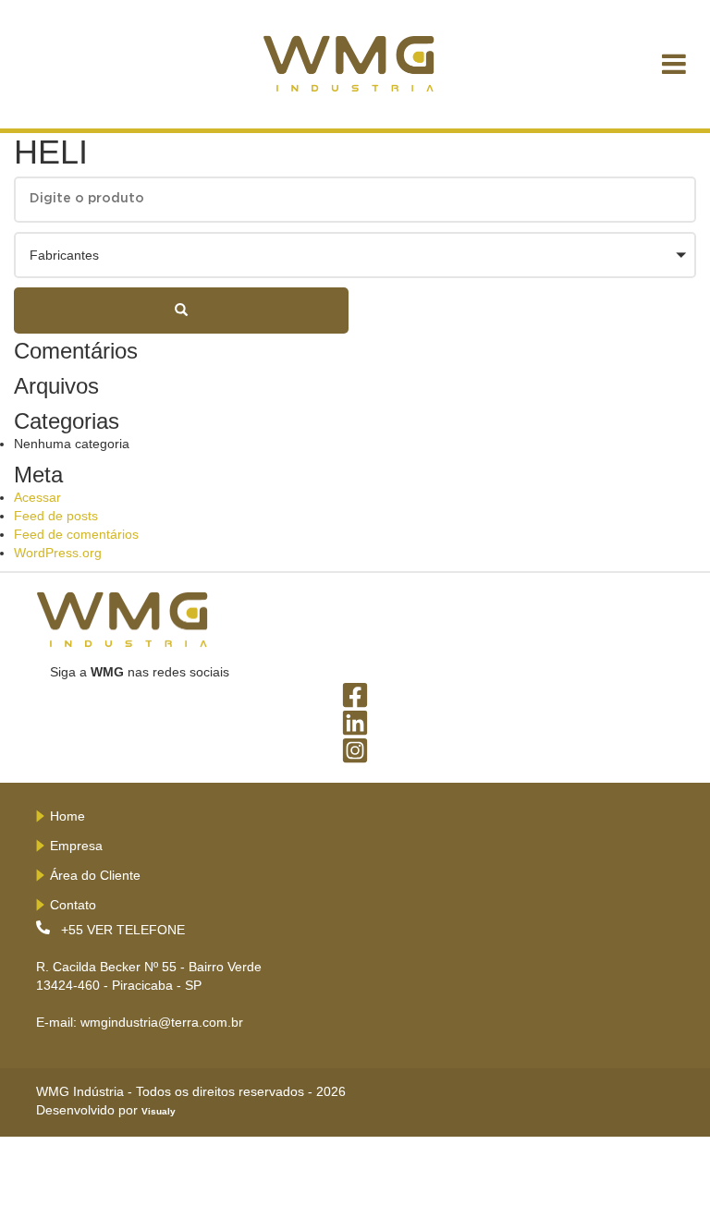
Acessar (37, 497)
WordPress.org (58, 552)
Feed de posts (56, 515)
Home (67, 816)
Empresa (76, 845)
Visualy (158, 1111)
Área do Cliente (95, 875)
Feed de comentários (76, 534)
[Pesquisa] (181, 310)
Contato (73, 904)
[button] (355, 255)
